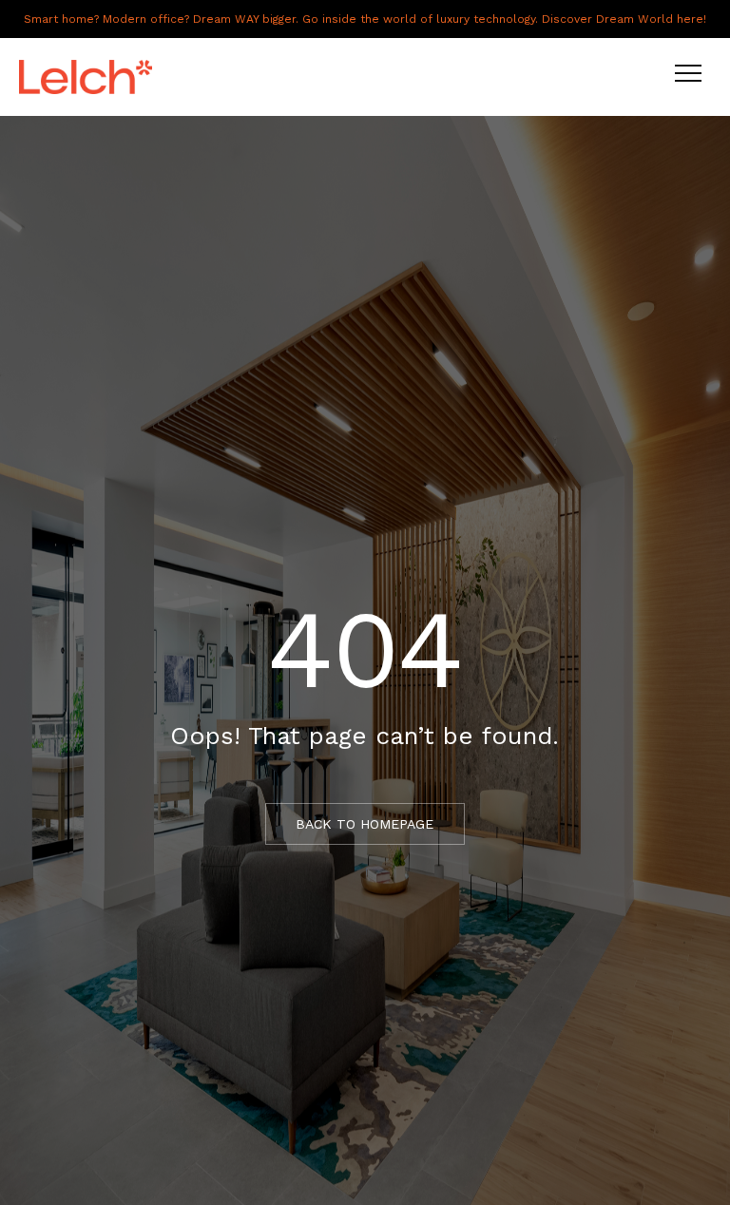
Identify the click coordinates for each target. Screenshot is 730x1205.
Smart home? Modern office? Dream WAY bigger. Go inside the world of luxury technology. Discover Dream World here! (365, 19)
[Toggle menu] (688, 77)
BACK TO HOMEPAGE (364, 824)
